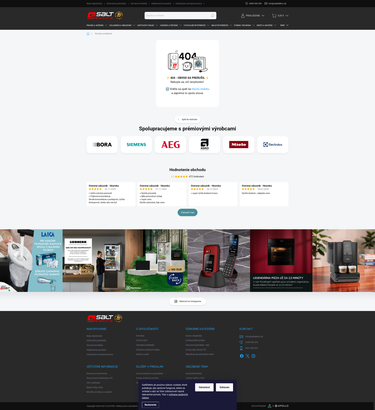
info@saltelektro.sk (254, 336)
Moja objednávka (94, 3)
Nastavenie (150, 404)
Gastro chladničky (194, 336)
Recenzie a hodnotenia (97, 373)
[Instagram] (253, 355)
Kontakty (140, 336)
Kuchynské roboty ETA (196, 350)
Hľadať (212, 15)
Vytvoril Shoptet (258, 406)
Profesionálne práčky (195, 340)
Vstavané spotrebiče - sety (197, 345)
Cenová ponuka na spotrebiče (149, 373)
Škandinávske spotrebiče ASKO (200, 354)
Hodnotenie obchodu (187, 170)
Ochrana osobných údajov (148, 350)
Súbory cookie (142, 354)
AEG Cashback (93, 383)
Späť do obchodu (189, 119)
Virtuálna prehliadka (145, 345)
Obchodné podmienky (116, 3)
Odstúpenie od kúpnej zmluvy (188, 3)
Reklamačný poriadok (161, 3)
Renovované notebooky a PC (100, 378)
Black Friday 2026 (95, 387)
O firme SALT (142, 340)
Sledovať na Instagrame (190, 301)
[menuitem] (96, 25)
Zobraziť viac (187, 212)
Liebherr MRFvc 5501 (195, 378)
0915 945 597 (251, 348)
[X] (247, 355)
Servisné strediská (139, 3)
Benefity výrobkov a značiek (99, 392)
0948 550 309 (251, 342)
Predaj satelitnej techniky (147, 378)
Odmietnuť (204, 387)
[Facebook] (242, 355)
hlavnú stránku (200, 89)
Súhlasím (224, 387)
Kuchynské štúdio (194, 373)
